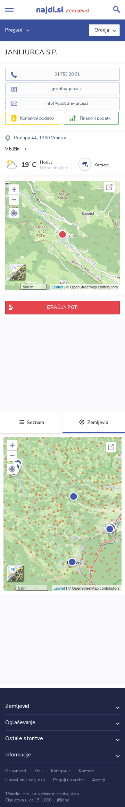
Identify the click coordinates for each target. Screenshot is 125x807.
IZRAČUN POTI (62, 307)
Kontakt (86, 771)
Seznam (35, 422)
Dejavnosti (15, 771)
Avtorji (98, 780)
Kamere (101, 165)
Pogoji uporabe (68, 780)
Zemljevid (97, 422)
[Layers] (17, 272)
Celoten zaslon (109, 187)
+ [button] (14, 189)
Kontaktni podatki (37, 118)
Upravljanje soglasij (25, 780)
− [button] (14, 200)
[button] (14, 213)
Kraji (38, 771)
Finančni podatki (95, 118)
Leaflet (57, 286)
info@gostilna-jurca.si (66, 103)
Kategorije (60, 771)
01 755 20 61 (67, 74)
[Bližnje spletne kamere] (84, 164)
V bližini (12, 149)
